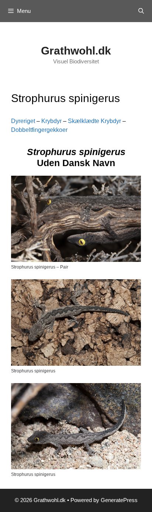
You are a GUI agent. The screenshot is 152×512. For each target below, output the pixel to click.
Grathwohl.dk (76, 51)
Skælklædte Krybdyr (94, 121)
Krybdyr (51, 121)
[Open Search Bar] (141, 11)
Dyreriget (23, 121)
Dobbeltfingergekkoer (39, 130)
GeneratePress (119, 500)
